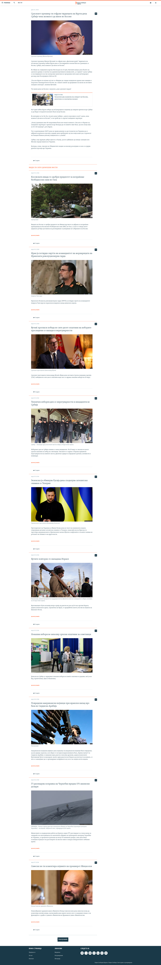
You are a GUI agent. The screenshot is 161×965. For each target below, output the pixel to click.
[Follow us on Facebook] (82, 953)
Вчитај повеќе (63, 939)
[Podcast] (102, 953)
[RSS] (98, 953)
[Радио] (155, 3)
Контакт (31, 958)
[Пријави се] (106, 953)
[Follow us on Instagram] (94, 953)
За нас (31, 955)
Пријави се (32, 952)
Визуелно (57, 952)
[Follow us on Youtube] (90, 953)
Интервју (57, 958)
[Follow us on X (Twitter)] (86, 953)
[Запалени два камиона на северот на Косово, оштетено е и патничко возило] (42, 99)
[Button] (36, 161)
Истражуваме (59, 955)
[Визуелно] (150, 3)
